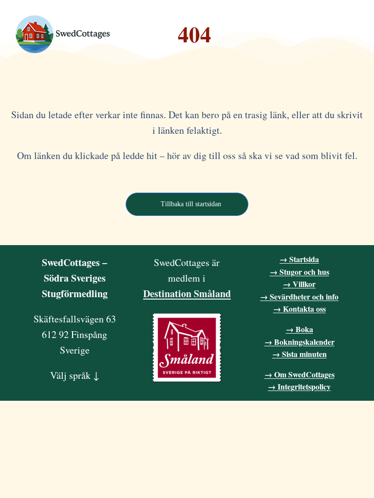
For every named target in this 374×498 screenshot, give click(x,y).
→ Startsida (299, 259)
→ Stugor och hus (299, 271)
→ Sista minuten (299, 353)
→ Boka (299, 329)
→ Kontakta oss (299, 308)
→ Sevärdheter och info (299, 296)
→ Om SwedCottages (299, 374)
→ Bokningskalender (299, 341)
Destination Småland (187, 293)
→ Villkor (299, 283)
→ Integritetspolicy (299, 386)
